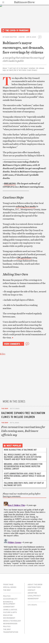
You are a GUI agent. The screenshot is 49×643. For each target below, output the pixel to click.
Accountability (10, 599)
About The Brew (35, 584)
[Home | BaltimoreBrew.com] (24, 2)
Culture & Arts (10, 612)
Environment (9, 618)
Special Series (9, 587)
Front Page (8, 584)
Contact (31, 590)
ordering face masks (26, 206)
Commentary (9, 607)
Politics (6, 596)
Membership (33, 598)
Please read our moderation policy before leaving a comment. (21, 495)
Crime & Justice (10, 609)
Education (7, 615)
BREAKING (10, 183)
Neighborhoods (10, 623)
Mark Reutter (11, 37)
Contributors (34, 587)
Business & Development (9, 603)
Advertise (32, 593)
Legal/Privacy (34, 596)
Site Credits (32, 605)
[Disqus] (24, 533)
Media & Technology (12, 621)
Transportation (10, 632)
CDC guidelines (24, 257)
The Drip (4, 408)
